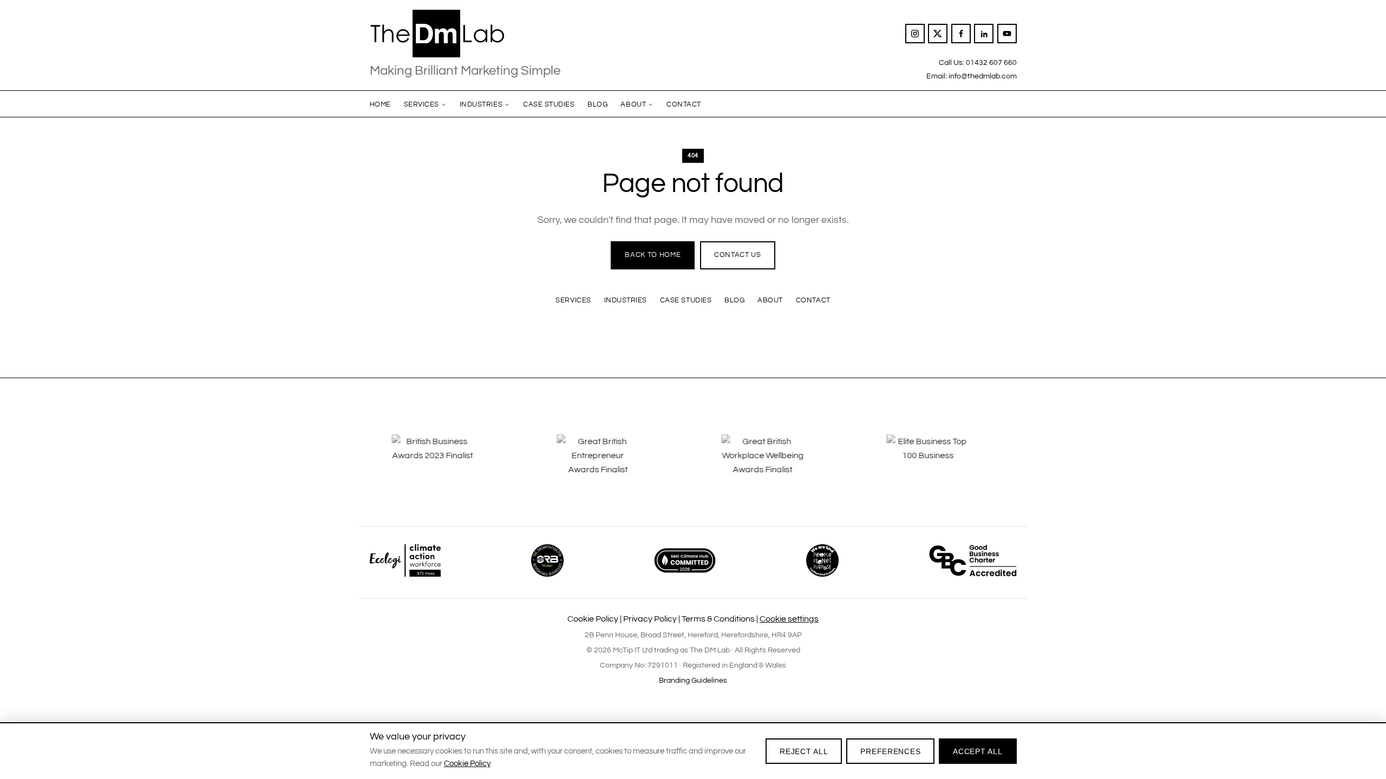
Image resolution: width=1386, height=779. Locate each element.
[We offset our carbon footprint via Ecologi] (405, 560)
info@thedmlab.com (983, 76)
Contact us (737, 255)
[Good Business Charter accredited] (973, 560)
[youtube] (1007, 33)
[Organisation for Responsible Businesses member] (547, 560)
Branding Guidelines (693, 680)
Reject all (804, 751)
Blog (597, 104)
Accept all (977, 751)
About (633, 104)
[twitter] (937, 33)
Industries (481, 104)
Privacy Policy (650, 619)
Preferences (890, 751)
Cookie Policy (592, 619)
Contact (683, 104)
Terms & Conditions (718, 619)
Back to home (653, 255)
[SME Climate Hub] (685, 560)
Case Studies (548, 104)
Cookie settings (789, 619)
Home (380, 104)
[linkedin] (983, 33)
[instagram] (915, 33)
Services (421, 104)
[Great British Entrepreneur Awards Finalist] (478, 463)
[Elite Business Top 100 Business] (808, 463)
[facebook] (961, 33)
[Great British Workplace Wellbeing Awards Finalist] (643, 463)
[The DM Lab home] (465, 33)
